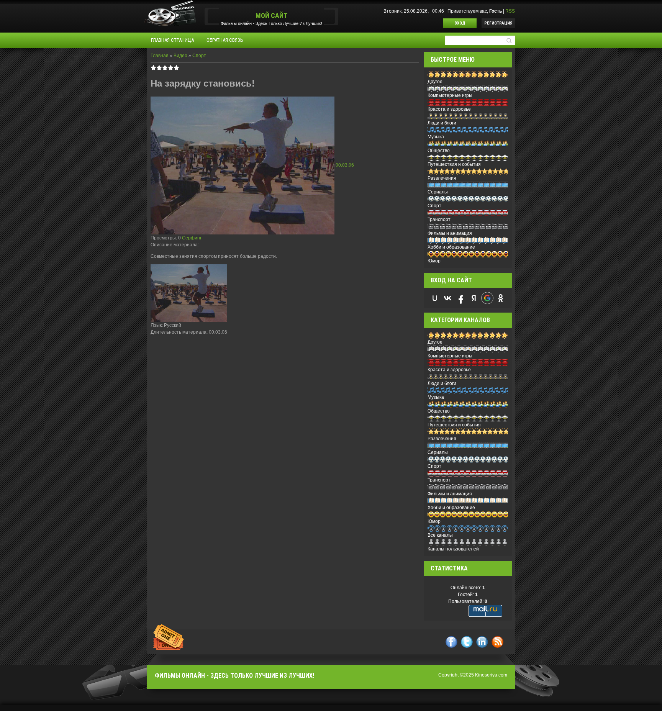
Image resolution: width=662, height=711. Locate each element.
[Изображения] (189, 293)
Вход (459, 23)
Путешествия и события (454, 164)
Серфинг (192, 238)
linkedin (482, 642)
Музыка (436, 136)
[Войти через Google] (487, 298)
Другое (435, 81)
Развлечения (442, 178)
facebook (451, 642)
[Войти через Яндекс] (474, 298)
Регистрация (498, 23)
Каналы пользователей (453, 549)
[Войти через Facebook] (461, 298)
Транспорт (439, 219)
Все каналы (440, 535)
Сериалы (438, 192)
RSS (510, 11)
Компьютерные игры (450, 95)
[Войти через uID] (435, 298)
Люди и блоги (442, 123)
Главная (160, 55)
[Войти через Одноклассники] (500, 298)
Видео (180, 55)
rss (497, 642)
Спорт (199, 55)
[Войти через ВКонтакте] (448, 298)
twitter (467, 642)
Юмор (434, 261)
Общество (439, 150)
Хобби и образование (451, 247)
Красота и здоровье (449, 109)
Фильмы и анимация (450, 233)
